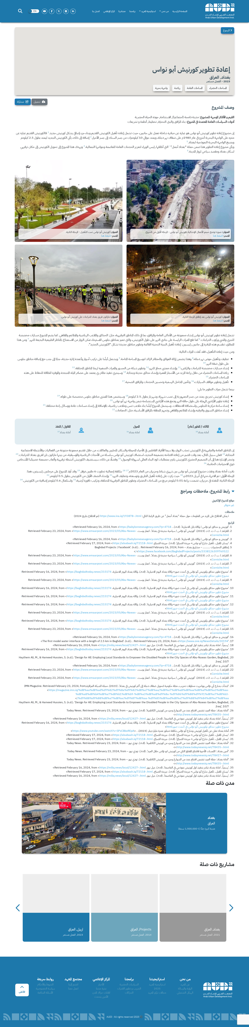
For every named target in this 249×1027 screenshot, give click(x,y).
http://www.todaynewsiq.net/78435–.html (203, 715)
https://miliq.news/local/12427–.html (123, 645)
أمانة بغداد (203, 432)
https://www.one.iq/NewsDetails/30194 (203, 641)
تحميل (37, 102)
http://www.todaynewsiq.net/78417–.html (203, 755)
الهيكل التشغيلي (185, 993)
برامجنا (132, 11)
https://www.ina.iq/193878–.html (120, 516)
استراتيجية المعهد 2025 (157, 986)
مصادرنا (122, 11)
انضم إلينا (73, 984)
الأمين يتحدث (101, 997)
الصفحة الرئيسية (179, 11)
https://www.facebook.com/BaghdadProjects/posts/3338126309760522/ (182, 551)
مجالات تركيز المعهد (157, 993)
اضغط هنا (218, 236)
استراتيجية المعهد (148, 11)
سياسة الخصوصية (45, 989)
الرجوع (226, 30)
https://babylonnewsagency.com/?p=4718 (145, 527)
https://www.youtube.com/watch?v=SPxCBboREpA (103, 731)
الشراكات (129, 993)
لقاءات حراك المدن (101, 993)
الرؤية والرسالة (185, 989)
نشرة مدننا (101, 989)
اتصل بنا (96, 11)
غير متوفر (229, 505)
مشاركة (21, 102)
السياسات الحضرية (129, 984)
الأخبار (101, 984)
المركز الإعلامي (109, 11)
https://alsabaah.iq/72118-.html (133, 543)
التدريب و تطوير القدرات (129, 989)
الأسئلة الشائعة (45, 993)
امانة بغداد (134, 432)
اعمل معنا (73, 989)
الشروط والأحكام (45, 984)
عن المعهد (185, 984)
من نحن (165, 11)
